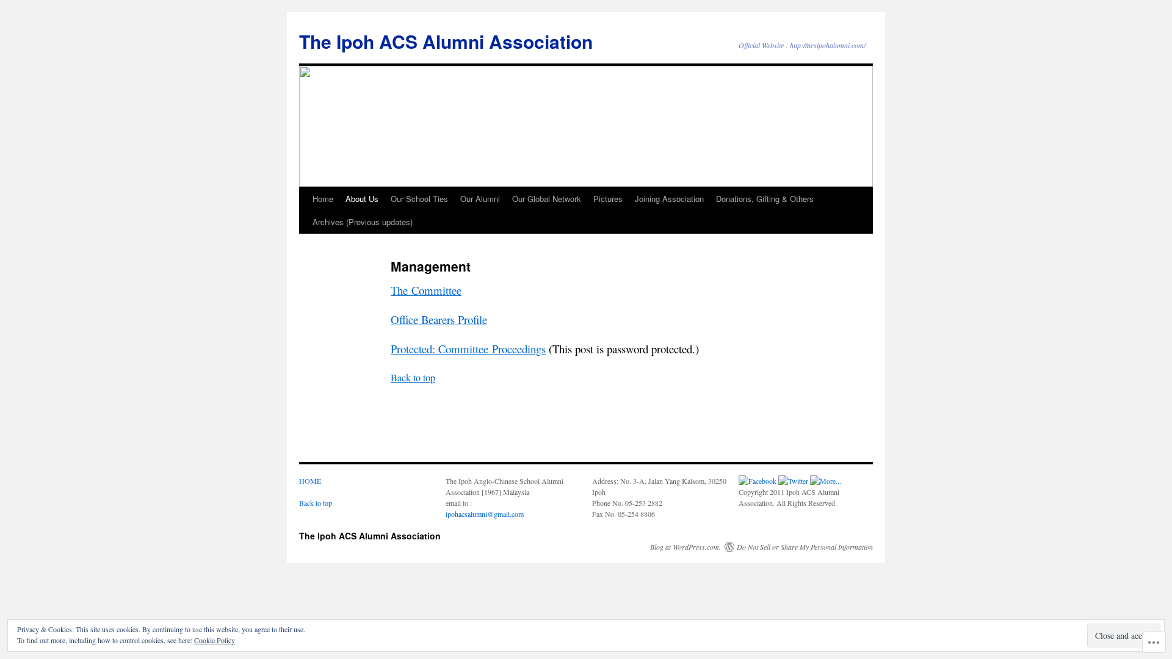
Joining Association (669, 198)
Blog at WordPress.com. (685, 547)
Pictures (608, 198)
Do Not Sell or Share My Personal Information (805, 547)
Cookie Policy (214, 640)
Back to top (413, 377)
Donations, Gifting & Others (765, 198)
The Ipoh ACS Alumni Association (446, 41)
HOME (310, 481)
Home (323, 198)
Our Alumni (480, 198)
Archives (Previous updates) (363, 222)
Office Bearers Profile (439, 319)
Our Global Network (546, 198)
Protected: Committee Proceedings (468, 348)
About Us (361, 198)
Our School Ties (419, 198)
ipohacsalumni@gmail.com (485, 514)
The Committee (426, 290)
